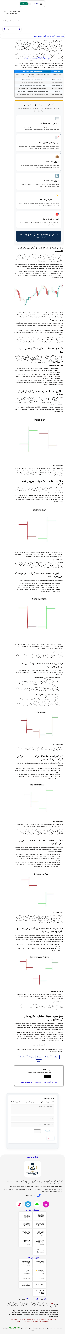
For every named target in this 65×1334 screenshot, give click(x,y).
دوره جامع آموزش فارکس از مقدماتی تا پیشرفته (37, 58)
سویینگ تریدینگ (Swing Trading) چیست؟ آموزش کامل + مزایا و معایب (40, 1233)
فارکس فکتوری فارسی (26, 1278)
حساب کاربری (24, 3)
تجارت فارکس (41, 1278)
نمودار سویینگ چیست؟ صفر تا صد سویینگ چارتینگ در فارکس (26, 1232)
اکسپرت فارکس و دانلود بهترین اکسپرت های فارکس (39, 1292)
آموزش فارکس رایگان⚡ (39, 1284)
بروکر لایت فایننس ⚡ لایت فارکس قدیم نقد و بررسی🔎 (40, 1272)
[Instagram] (46, 1204)
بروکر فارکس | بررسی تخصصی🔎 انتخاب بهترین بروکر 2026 (26, 1272)
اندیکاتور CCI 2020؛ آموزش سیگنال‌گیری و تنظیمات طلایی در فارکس (26, 1242)
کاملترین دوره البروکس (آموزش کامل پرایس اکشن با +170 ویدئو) (40, 1263)
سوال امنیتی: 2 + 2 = (47, 1131)
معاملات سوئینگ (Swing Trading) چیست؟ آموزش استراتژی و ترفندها (26, 1215)
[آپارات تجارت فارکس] (19, 1204)
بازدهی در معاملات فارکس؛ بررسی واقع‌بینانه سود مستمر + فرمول (39, 1251)
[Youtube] (37, 1204)
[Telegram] (28, 1204)
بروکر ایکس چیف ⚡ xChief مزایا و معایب (26, 1284)
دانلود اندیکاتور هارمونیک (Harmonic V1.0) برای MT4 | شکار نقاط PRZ (40, 1242)
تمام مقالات (47, 1076)
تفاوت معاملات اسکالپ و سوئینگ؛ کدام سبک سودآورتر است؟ (40, 1224)
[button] (55, 1057)
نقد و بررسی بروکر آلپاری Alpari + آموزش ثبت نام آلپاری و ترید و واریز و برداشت (26, 1263)
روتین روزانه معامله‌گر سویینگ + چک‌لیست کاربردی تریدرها (26, 1224)
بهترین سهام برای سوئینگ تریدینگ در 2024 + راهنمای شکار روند (40, 1215)
